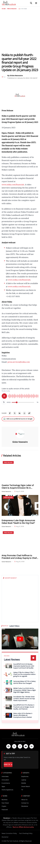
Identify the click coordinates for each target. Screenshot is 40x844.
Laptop (23, 780)
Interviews (5, 776)
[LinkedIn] (20, 413)
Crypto (4, 806)
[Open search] (31, 3)
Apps (3, 786)
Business (4, 800)
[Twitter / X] (15, 413)
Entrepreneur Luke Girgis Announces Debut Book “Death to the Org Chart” (18, 521)
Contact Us (25, 803)
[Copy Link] (29, 413)
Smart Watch (25, 786)
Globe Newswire (20, 442)
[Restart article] (4, 402)
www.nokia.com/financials (13, 184)
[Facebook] (10, 413)
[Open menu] (36, 3)
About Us (24, 800)
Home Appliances (7, 790)
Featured (5, 810)
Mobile (23, 783)
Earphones (24, 776)
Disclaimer (24, 806)
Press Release (12, 9)
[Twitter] (14, 746)
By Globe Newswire (15, 75)
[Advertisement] (20, 31)
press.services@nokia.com (19, 362)
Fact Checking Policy (25, 833)
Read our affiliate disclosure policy (23, 827)
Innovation (5, 780)
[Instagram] (20, 746)
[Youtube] (26, 746)
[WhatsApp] (24, 413)
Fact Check (5, 803)
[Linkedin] (31, 746)
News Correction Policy (9, 833)
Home (4, 9)
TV (22, 790)
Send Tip (7, 764)
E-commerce (6, 783)
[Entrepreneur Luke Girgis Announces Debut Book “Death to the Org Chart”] (20, 505)
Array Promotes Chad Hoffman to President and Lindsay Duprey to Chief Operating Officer (19, 556)
